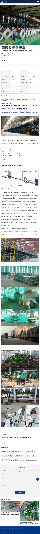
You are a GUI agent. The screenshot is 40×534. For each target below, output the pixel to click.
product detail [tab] (20, 67)
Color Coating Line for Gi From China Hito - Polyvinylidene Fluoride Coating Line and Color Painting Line (10, 513)
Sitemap (37, 532)
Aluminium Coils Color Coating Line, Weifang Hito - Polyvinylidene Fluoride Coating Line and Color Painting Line (29, 523)
